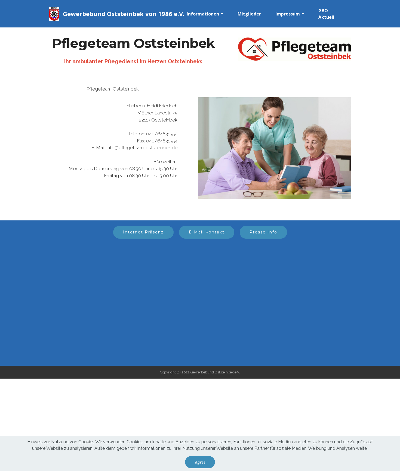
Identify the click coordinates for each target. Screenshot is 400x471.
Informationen (203, 14)
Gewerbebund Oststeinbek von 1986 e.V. (123, 14)
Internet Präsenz (143, 232)
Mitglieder (249, 14)
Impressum (287, 14)
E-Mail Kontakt (206, 232)
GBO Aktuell (326, 14)
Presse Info (263, 232)
